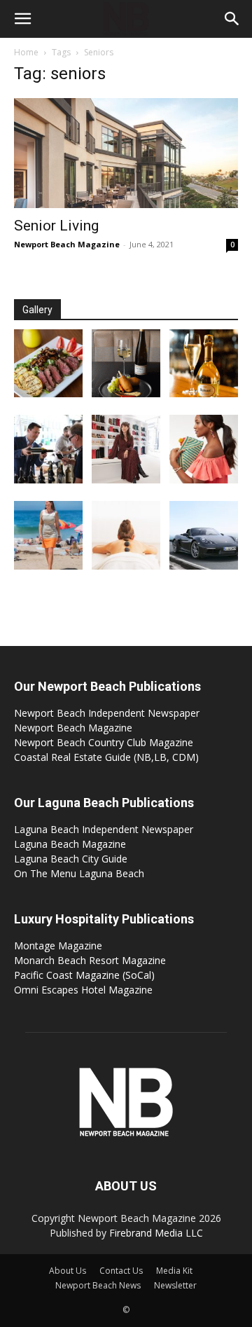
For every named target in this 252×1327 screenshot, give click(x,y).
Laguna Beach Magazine (70, 844)
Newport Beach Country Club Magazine (103, 742)
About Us (67, 1271)
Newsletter (175, 1285)
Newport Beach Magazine (67, 244)
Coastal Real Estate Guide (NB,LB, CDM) (106, 757)
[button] (22, 19)
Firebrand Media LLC (156, 1232)
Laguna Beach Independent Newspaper (103, 829)
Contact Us (121, 1271)
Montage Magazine (58, 945)
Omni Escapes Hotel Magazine (83, 989)
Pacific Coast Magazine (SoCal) (84, 975)
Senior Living (56, 225)
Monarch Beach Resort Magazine (90, 960)
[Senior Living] (126, 153)
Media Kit (174, 1271)
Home (26, 52)
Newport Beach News (98, 1285)
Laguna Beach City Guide (70, 858)
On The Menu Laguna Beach (79, 873)
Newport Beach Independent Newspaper (107, 713)
